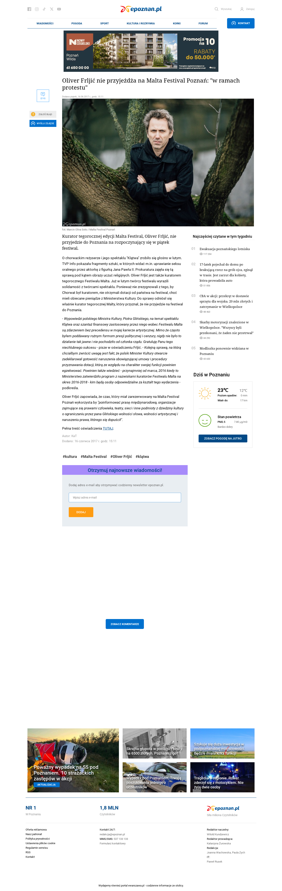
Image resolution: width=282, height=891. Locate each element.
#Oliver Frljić (121, 456)
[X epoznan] (51, 9)
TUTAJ (108, 428)
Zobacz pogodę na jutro (223, 438)
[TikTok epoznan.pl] (44, 9)
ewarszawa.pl (136, 885)
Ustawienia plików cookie (40, 843)
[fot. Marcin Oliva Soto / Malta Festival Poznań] (125, 162)
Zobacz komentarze (125, 624)
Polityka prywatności (38, 838)
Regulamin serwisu (37, 847)
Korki (177, 23)
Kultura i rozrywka (141, 23)
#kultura (70, 456)
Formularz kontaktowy (113, 843)
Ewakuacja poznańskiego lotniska (225, 249)
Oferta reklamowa (36, 829)
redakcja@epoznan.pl (112, 834)
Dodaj (81, 512)
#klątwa (142, 456)
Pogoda (76, 23)
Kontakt (244, 23)
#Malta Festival (94, 456)
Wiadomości (45, 23)
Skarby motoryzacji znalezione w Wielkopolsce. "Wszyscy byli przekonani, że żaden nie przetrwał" (227, 327)
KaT (74, 436)
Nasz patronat (34, 834)
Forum (203, 23)
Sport (104, 23)
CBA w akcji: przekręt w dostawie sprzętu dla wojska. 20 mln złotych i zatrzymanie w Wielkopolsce (226, 301)
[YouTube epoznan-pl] (59, 9)
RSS (28, 852)
